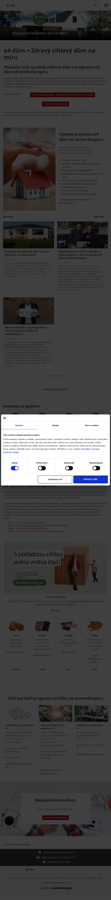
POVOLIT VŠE (90, 479)
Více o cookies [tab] (92, 425)
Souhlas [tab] (19, 425)
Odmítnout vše (55, 479)
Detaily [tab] (55, 425)
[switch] (42, 468)
